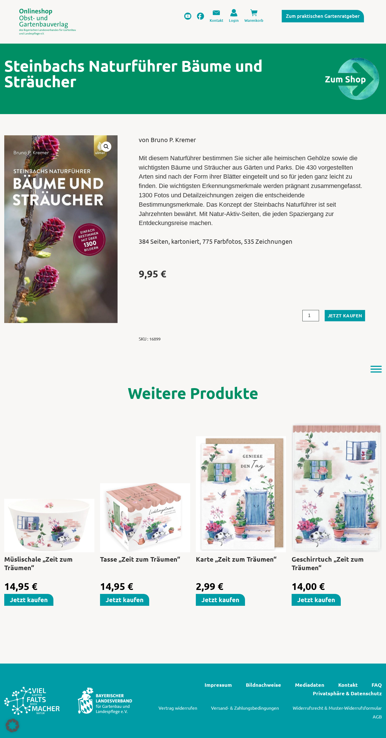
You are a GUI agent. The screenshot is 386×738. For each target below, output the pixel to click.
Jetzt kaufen (345, 315)
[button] (106, 147)
